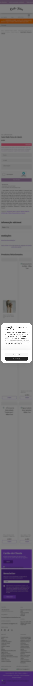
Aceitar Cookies (16, 359)
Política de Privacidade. (15, 344)
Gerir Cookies (16, 354)
